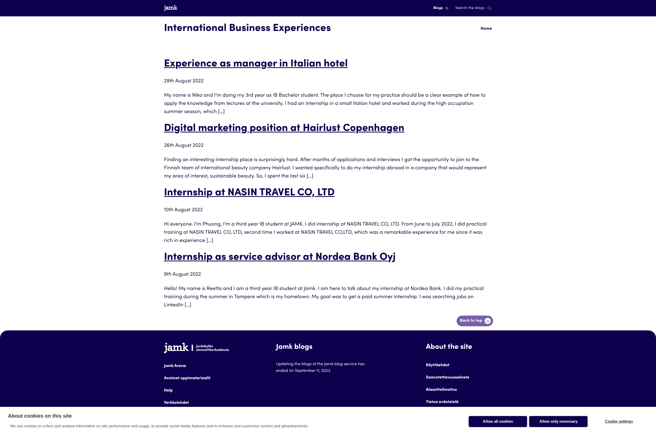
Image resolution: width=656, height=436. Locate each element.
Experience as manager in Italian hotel (256, 64)
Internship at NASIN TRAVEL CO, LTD (249, 193)
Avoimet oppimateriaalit (187, 378)
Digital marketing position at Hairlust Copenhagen (284, 129)
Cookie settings (619, 421)
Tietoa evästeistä (442, 402)
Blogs (438, 8)
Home (486, 29)
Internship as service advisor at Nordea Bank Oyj (280, 258)
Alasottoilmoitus (441, 390)
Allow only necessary (558, 421)
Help (168, 391)
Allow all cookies (498, 421)
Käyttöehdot (437, 365)
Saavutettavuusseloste (447, 378)
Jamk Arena (175, 366)
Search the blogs (470, 8)
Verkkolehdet (176, 403)
